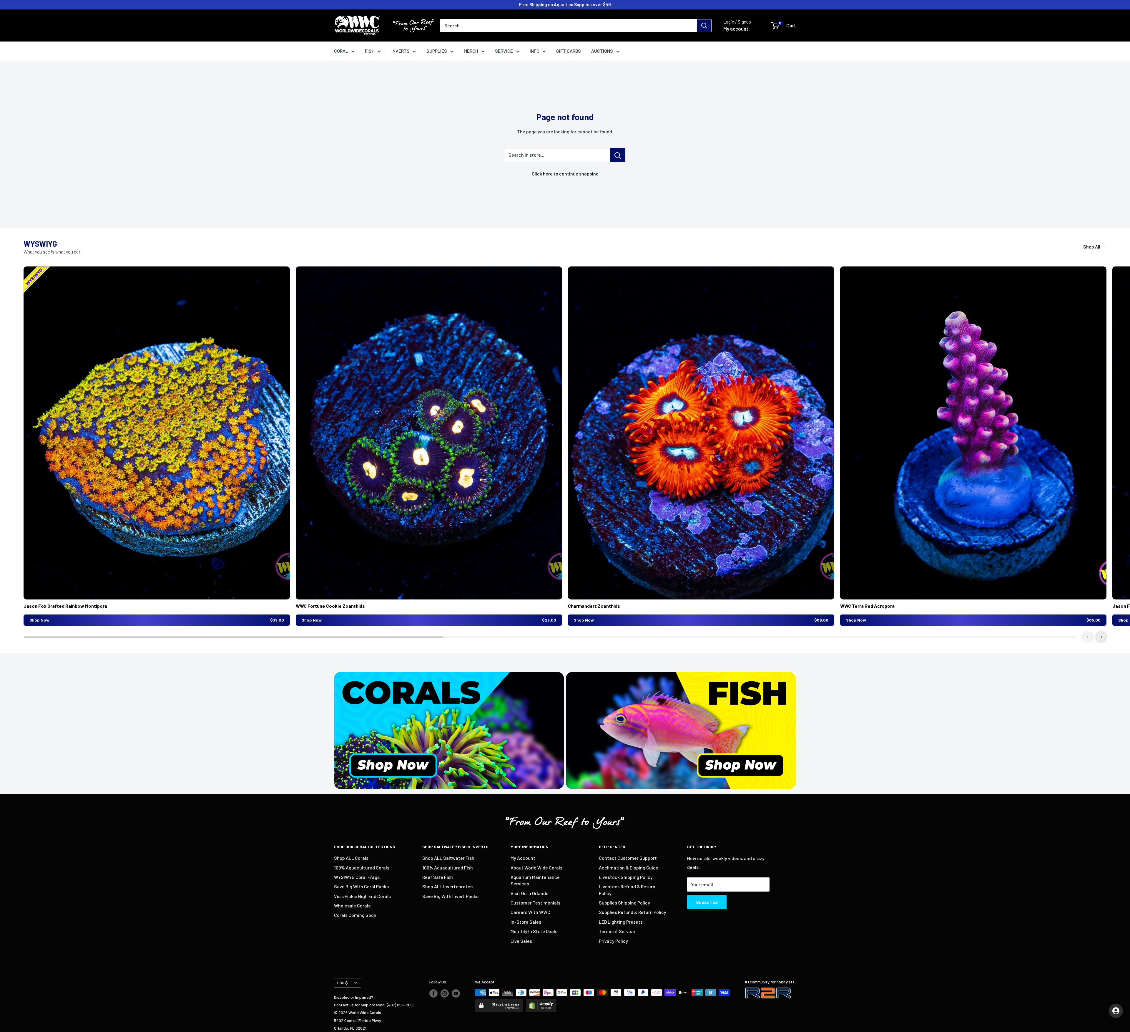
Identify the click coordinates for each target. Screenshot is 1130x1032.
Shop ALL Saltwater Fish (448, 858)
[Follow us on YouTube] (456, 993)
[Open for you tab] (1116, 1011)
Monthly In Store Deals (534, 931)
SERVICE (504, 51)
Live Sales (521, 941)
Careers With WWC (530, 912)
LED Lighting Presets (621, 922)
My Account (523, 858)
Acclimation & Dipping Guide (628, 867)
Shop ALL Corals (351, 858)
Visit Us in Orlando (530, 893)
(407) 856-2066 (401, 1004)
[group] (157, 446)
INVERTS (400, 51)
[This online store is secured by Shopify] (541, 1002)
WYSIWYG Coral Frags (357, 877)
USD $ (342, 982)
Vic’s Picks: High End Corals (362, 896)
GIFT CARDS (568, 51)
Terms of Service (617, 931)
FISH (370, 51)
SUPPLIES (436, 51)
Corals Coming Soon (355, 915)
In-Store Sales (526, 922)
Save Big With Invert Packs (450, 896)
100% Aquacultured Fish (447, 867)
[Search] (704, 25)
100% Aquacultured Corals (361, 867)
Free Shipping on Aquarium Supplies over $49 (565, 4)
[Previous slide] (1087, 637)
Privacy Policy (613, 941)
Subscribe (707, 902)
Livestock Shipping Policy (626, 877)
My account (735, 29)
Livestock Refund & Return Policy (627, 890)
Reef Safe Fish (437, 877)
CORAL (341, 51)
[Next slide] (1101, 637)
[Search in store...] (617, 155)
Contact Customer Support (628, 858)
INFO (534, 51)
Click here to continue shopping (565, 173)
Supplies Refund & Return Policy (632, 912)
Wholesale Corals (352, 905)
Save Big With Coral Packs (361, 886)
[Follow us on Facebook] (433, 993)
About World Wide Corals (536, 867)
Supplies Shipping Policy (624, 902)
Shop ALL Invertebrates (447, 886)
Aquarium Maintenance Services (535, 880)
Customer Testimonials (535, 902)
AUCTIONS (602, 51)
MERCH (471, 51)
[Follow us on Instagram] (445, 993)
